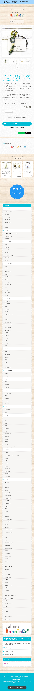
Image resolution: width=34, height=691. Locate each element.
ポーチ (6, 316)
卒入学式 (7, 473)
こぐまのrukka (8, 585)
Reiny (6, 611)
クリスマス (7, 471)
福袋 (6, 425)
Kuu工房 (7, 500)
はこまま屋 (7, 492)
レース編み (7, 354)
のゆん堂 (7, 590)
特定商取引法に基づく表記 (11, 654)
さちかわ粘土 (8, 577)
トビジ (6, 506)
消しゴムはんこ (8, 257)
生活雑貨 (7, 436)
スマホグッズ (8, 433)
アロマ (6, 279)
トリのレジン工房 (9, 603)
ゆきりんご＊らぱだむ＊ (11, 595)
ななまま (7, 569)
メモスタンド (8, 271)
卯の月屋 (7, 482)
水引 (6, 418)
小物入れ (7, 428)
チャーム (7, 230)
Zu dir (6, 608)
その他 (6, 227)
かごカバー (7, 332)
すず (6, 600)
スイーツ (7, 373)
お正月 (6, 452)
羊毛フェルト (8, 379)
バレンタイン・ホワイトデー (12, 455)
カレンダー (7, 249)
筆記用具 (7, 398)
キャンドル (7, 292)
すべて (5, 147)
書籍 (6, 406)
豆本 (6, 412)
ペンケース (7, 401)
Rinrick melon (8, 616)
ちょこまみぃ (8, 521)
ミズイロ (7, 487)
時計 (6, 287)
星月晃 (6, 550)
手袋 (6, 362)
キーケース (7, 301)
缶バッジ (7, 252)
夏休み (6, 466)
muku (6, 514)
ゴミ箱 (6, 295)
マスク (6, 319)
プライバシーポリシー (10, 651)
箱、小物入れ (8, 284)
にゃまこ (7, 511)
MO (6, 508)
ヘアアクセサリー (9, 217)
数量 (3, 111)
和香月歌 (7, 516)
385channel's (8, 579)
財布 (6, 306)
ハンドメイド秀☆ (9, 532)
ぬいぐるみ (7, 303)
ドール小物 (7, 444)
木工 (6, 420)
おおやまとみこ (8, 519)
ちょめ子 (7, 558)
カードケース (8, 330)
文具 (6, 390)
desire (6, 563)
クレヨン (7, 403)
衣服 (6, 340)
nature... (7, 593)
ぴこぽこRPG (8, 527)
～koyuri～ (7, 553)
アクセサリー (8, 208)
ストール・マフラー (10, 324)
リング (6, 225)
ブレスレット (8, 222)
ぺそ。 (6, 537)
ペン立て (7, 276)
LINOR (6, 587)
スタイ (6, 338)
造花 (6, 423)
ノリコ (6, 540)
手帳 (6, 395)
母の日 (6, 460)
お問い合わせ (8, 647)
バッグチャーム (8, 236)
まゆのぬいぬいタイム (10, 571)
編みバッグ (7, 351)
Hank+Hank (8, 556)
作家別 (6, 479)
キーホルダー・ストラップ (11, 233)
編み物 (6, 348)
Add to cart (17, 123)
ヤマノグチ (7, 535)
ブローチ (7, 214)
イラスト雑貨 (8, 241)
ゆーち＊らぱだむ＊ (10, 598)
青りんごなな (8, 490)
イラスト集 (7, 409)
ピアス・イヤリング (10, 211)
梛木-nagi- (7, 545)
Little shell (7, 574)
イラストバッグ (8, 247)
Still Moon (7, 619)
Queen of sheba (9, 566)
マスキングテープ (9, 393)
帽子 (6, 345)
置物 (6, 266)
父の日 (6, 463)
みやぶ (6, 524)
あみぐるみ (7, 357)
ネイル (6, 441)
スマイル (7, 582)
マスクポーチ (8, 322)
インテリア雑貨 (8, 263)
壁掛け (6, 274)
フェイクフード (8, 370)
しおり (6, 439)
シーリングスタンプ (10, 446)
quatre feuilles (8, 529)
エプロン (7, 335)
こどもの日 (7, 476)
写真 (6, 431)
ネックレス (7, 219)
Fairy (6, 614)
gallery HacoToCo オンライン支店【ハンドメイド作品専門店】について (17, 644)
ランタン (7, 268)
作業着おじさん (8, 548)
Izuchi (6, 484)
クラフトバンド (8, 364)
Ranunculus (8, 503)
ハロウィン (7, 468)
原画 (6, 244)
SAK (6, 606)
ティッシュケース (9, 314)
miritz (6, 561)
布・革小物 (7, 298)
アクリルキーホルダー (10, 255)
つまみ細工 (7, 309)
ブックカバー (8, 327)
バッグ (6, 311)
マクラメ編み (8, 367)
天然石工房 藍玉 (9, 542)
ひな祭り (7, 458)
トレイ (6, 290)
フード (6, 376)
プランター (7, 282)
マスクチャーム (8, 238)
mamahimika (8, 495)
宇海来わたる (8, 498)
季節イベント (8, 449)
